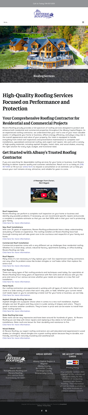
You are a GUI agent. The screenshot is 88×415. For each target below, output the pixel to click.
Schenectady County (44, 373)
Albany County (44, 366)
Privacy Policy (47, 405)
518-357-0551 (50, 4)
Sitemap (39, 405)
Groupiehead (63, 404)
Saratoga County (44, 371)
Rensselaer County (44, 368)
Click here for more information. (16, 223)
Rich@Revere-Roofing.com (15, 371)
